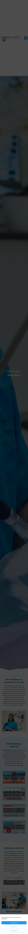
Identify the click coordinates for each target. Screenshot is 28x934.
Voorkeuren (14, 930)
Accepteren (14, 922)
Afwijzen (14, 926)
